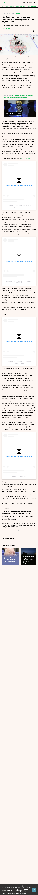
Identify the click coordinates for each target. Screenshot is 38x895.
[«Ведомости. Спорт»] (3, 2)
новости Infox (8, 545)
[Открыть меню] (35, 2)
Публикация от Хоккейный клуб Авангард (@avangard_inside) (19, 206)
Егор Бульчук (6, 28)
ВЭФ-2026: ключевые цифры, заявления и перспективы (19, 6)
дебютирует (25, 158)
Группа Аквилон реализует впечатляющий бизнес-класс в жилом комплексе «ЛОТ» (16, 512)
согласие (26, 889)
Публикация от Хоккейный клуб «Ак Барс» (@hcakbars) (19, 281)
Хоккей (18, 13)
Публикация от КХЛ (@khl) (19, 476)
